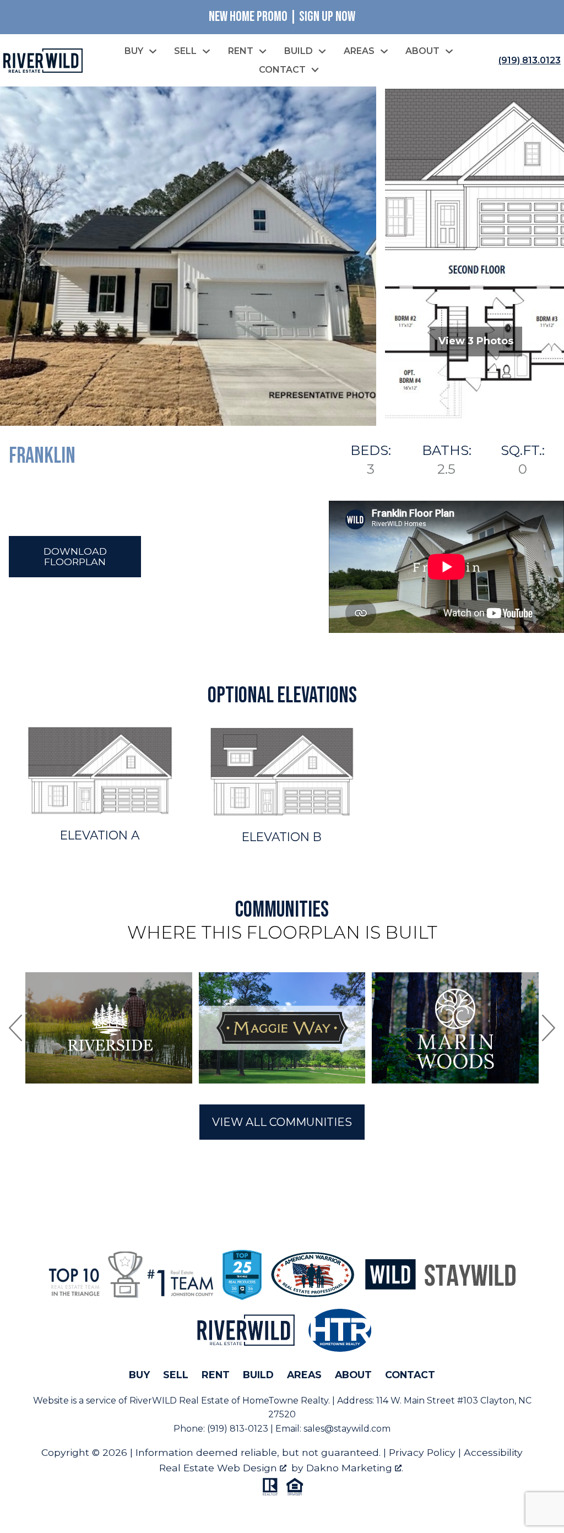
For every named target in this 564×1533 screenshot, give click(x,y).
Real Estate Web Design (219, 1468)
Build (258, 1374)
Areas (304, 1374)
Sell (175, 1374)
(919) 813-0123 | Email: (255, 1428)
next (548, 1028)
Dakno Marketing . (354, 1468)
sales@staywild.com (347, 1428)
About (353, 1374)
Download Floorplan (75, 556)
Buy (139, 1374)
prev (15, 1028)
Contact (410, 1374)
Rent (216, 1374)
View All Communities (282, 1122)
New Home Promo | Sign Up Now (282, 16)
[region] (282, 1028)
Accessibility (493, 1452)
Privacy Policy (422, 1452)
